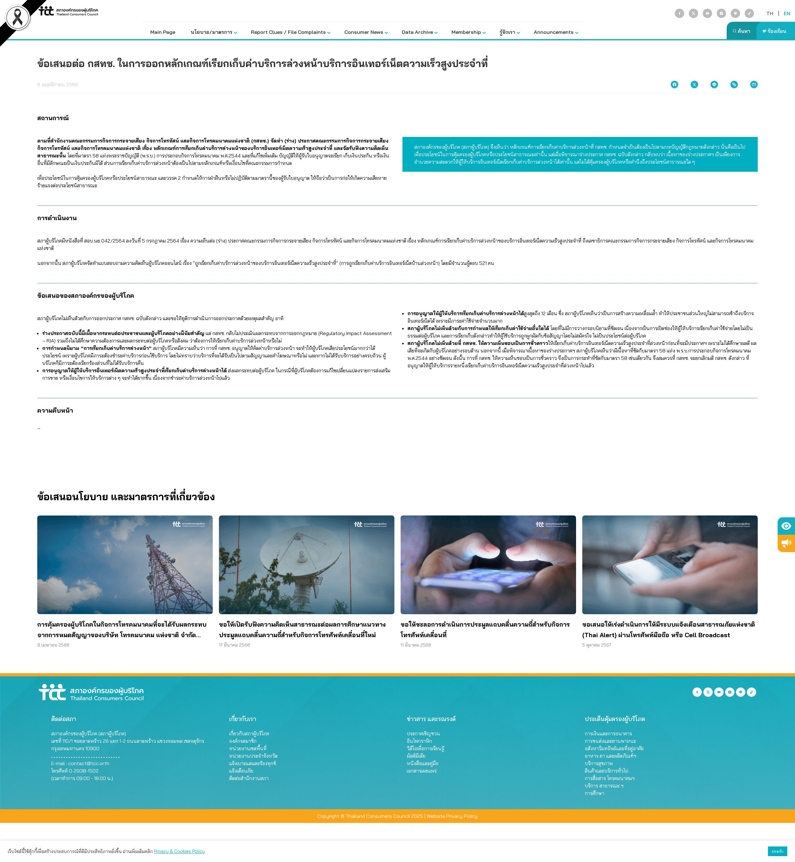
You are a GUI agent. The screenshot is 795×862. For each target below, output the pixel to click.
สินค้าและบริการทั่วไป (606, 771)
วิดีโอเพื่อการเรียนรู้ (425, 748)
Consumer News (363, 32)
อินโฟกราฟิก (419, 741)
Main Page (162, 32)
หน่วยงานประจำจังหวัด (253, 756)
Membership (466, 32)
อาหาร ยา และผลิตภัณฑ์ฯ (610, 756)
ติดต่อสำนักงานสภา (249, 778)
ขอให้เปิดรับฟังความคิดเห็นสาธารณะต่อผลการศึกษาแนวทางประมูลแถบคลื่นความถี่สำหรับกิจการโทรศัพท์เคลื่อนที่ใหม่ (302, 629)
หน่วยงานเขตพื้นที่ (247, 748)
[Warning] (786, 543)
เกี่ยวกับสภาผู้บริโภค (249, 733)
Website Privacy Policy (452, 816)
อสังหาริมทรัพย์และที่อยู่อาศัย (614, 748)
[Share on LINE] (714, 84)
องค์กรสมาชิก (243, 741)
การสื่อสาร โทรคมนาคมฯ (610, 778)
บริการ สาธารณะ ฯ (604, 786)
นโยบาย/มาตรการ (211, 32)
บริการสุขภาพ (599, 763)
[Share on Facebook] (674, 84)
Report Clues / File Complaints (288, 32)
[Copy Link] (734, 84)
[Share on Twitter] (694, 84)
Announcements (554, 32)
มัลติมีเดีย (416, 756)
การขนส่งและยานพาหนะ (610, 741)
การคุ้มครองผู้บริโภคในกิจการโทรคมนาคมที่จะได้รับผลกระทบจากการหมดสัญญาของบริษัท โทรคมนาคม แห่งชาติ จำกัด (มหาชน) (122, 630)
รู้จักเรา (507, 32)
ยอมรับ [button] (778, 851)
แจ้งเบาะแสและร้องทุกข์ (252, 763)
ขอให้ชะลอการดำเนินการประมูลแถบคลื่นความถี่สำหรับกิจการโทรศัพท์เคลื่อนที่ (485, 629)
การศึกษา (594, 793)
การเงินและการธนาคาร (608, 733)
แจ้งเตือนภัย (241, 771)
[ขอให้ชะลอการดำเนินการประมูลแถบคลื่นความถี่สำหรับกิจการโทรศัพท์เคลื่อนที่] (488, 564)
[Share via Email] (754, 84)
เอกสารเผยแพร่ (422, 771)
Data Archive (417, 32)
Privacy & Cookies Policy (179, 851)
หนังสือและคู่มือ (422, 763)
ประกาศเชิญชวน (423, 733)
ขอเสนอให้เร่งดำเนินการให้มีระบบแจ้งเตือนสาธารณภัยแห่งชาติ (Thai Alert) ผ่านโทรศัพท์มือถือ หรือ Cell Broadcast (668, 629)
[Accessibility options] (786, 526)
